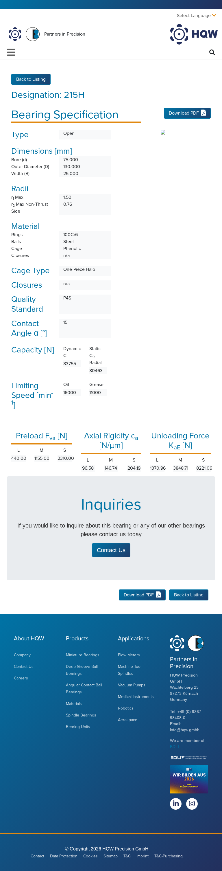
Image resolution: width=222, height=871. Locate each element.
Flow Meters (129, 655)
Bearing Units (78, 726)
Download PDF (184, 113)
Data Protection (63, 856)
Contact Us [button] (111, 550)
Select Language (194, 16)
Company (22, 655)
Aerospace (127, 719)
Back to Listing (31, 79)
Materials (74, 703)
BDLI (174, 746)
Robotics (126, 708)
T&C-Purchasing (168, 856)
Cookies (90, 856)
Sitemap (110, 856)
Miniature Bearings (82, 655)
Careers (21, 678)
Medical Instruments (136, 696)
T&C (127, 856)
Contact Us (24, 666)
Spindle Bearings (81, 715)
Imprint (142, 856)
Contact (37, 856)
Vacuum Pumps (131, 685)
